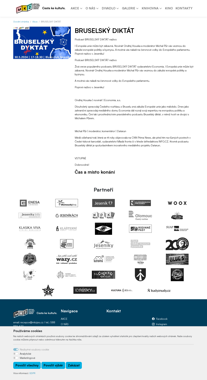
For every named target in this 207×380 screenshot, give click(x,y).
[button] (82, 8)
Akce (35, 21)
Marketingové (27, 357)
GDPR (32, 373)
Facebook (161, 318)
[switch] (15, 353)
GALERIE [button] (128, 8)
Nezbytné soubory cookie (34, 349)
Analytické (25, 353)
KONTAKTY (183, 8)
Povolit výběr (53, 365)
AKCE (64, 318)
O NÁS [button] (90, 8)
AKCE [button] (75, 8)
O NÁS (65, 324)
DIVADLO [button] (108, 8)
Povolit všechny (27, 365)
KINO (169, 8)
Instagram (161, 324)
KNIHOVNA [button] (150, 8)
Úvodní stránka (21, 21)
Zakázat (74, 365)
